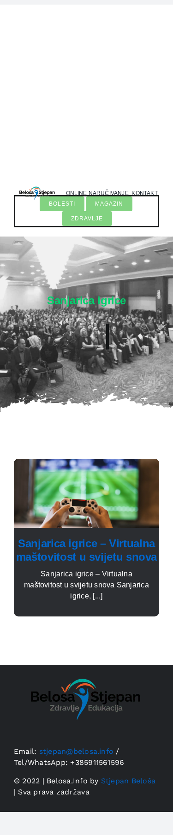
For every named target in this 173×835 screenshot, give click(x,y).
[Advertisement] (86, 91)
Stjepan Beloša (128, 780)
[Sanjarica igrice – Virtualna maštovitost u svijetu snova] (86, 464)
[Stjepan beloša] (36, 186)
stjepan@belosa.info (76, 751)
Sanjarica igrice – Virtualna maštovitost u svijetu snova (86, 550)
